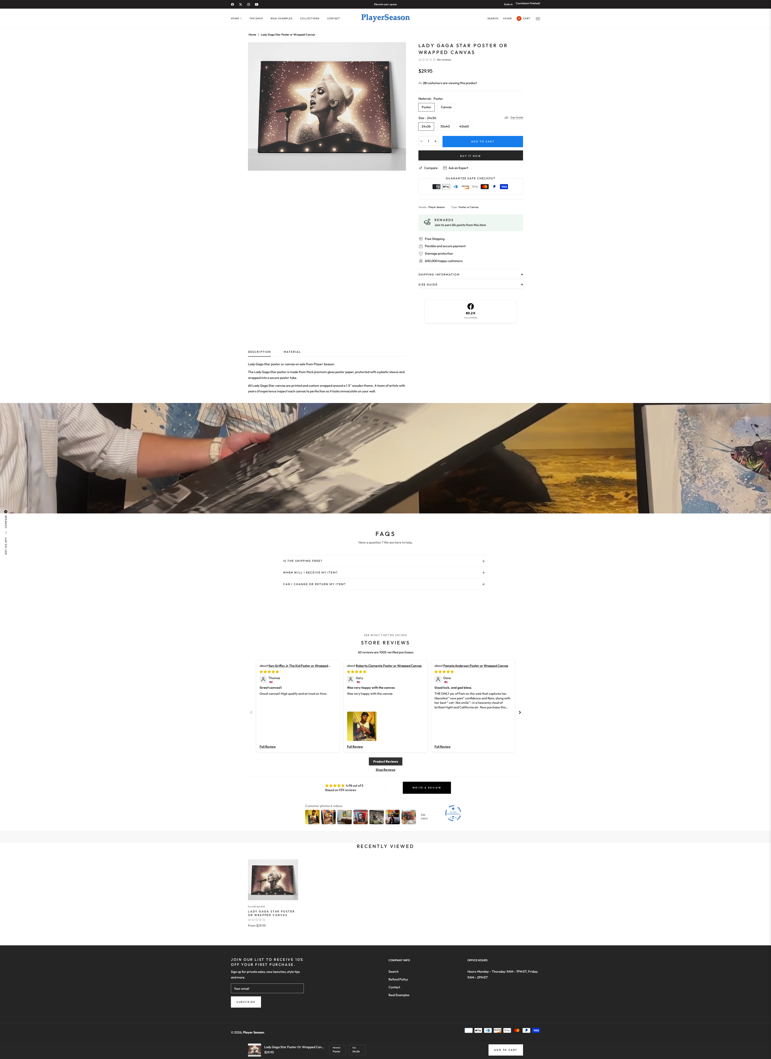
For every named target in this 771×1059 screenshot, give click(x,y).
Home (252, 34)
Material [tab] (292, 352)
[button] (493, 18)
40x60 (464, 126)
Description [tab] (259, 352)
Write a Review (426, 787)
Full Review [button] (268, 747)
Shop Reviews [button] (385, 770)
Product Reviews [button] (385, 761)
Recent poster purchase (43, 1039)
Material (336, 1047)
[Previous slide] (251, 712)
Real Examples (399, 995)
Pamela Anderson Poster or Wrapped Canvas (475, 666)
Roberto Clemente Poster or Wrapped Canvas (389, 666)
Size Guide (516, 117)
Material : (430, 99)
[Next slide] (520, 712)
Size (354, 1047)
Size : (427, 118)
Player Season (256, 906)
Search (394, 971)
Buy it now (470, 155)
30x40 (445, 126)
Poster (426, 107)
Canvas (446, 107)
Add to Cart (505, 1049)
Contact (394, 987)
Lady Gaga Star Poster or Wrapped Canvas (271, 913)
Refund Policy (398, 979)
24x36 (426, 126)
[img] (269, 672)
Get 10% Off (5, 546)
